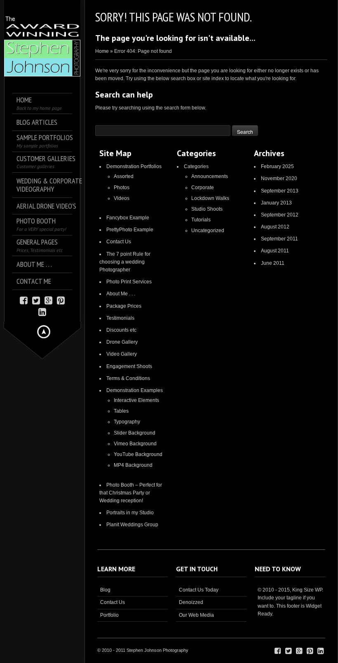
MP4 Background (133, 465)
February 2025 (277, 166)
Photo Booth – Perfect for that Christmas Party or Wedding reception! (130, 493)
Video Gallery (121, 354)
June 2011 (272, 263)
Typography (127, 422)
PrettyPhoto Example (129, 230)
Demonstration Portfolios (134, 166)
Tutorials (201, 220)
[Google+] (48, 300)
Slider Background (134, 433)
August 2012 (275, 227)
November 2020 (279, 178)
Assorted (124, 176)
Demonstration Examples (134, 390)
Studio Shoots (207, 209)
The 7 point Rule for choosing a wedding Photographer (124, 262)
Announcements (209, 176)
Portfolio (109, 615)
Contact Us (118, 242)
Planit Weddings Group (132, 525)
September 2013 (279, 191)
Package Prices (123, 306)
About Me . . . (120, 294)
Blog (105, 590)
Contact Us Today (198, 590)
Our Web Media (196, 615)
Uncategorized (207, 230)
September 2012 (279, 215)
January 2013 (276, 203)
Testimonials (120, 318)
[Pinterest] (60, 300)
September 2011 (279, 239)
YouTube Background (138, 454)
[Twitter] (36, 300)
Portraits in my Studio (130, 513)
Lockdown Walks (210, 198)
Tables (121, 411)
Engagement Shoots (129, 366)
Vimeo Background (135, 444)
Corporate (202, 187)
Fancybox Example (127, 218)
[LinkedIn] (42, 311)
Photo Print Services (129, 282)
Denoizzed (191, 602)
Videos (121, 198)
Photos (121, 187)
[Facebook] (23, 300)
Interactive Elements (136, 400)
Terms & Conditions (128, 378)
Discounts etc (121, 330)
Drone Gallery (122, 342)
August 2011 (275, 251)
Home (102, 51)
